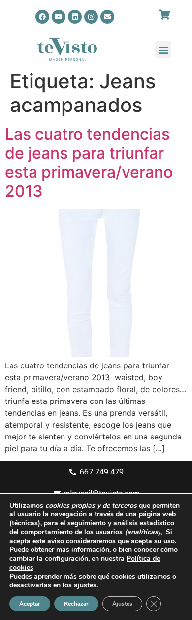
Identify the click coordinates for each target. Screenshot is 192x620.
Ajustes (122, 604)
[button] (163, 49)
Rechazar (76, 604)
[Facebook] (42, 17)
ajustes (85, 585)
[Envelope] (107, 17)
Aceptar (29, 604)
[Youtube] (58, 17)
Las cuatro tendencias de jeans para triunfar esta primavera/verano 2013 (89, 162)
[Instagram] (91, 17)
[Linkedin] (75, 17)
